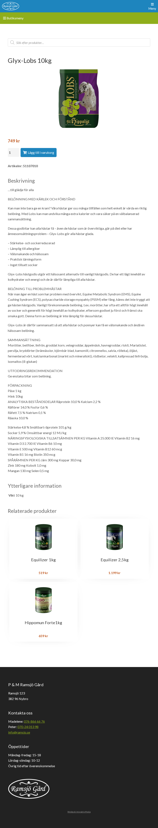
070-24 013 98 (27, 727)
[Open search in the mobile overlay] (79, 42)
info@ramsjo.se (19, 732)
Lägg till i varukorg (41, 152)
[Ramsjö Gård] (10, 6)
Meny (152, 8)
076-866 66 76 (34, 721)
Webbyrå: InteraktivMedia (79, 812)
